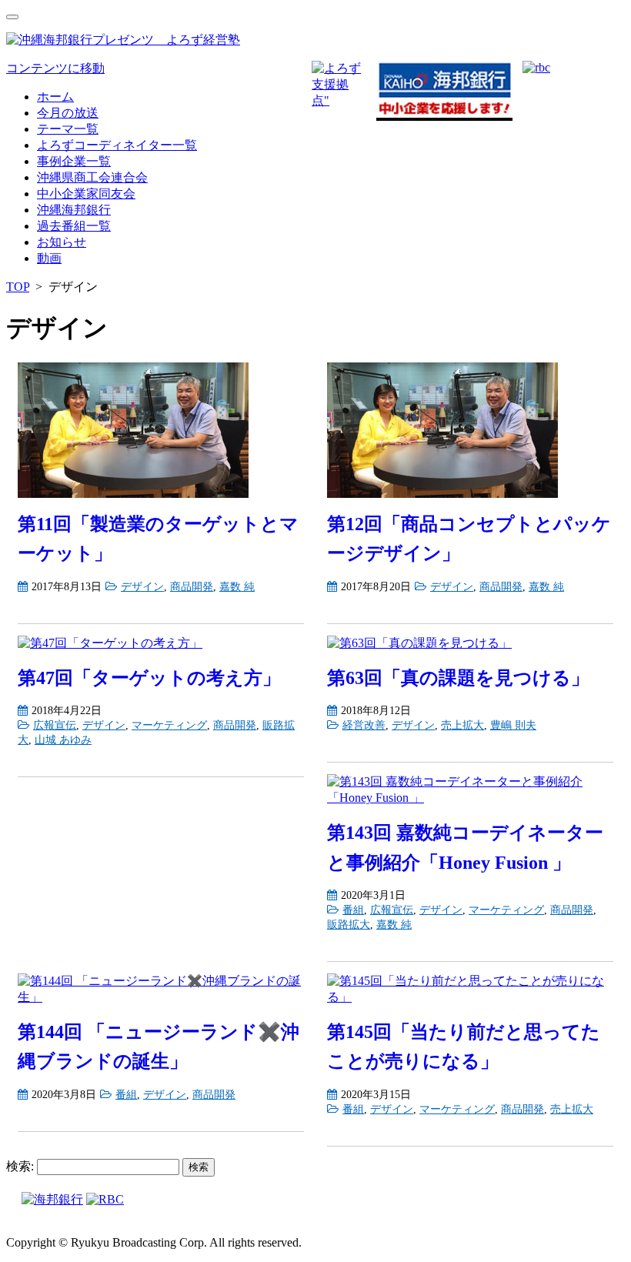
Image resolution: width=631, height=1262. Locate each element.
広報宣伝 (54, 725)
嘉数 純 (237, 586)
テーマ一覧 (67, 128)
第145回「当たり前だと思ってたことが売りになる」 (463, 1046)
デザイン (142, 586)
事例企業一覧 (74, 161)
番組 (353, 909)
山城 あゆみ (63, 739)
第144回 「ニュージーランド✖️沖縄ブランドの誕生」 (158, 1046)
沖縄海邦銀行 (74, 209)
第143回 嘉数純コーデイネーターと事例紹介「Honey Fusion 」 (465, 847)
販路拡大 (348, 924)
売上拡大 (462, 725)
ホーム (55, 96)
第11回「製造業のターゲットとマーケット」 (158, 538)
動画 (49, 258)
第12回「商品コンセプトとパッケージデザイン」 (469, 538)
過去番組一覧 (74, 225)
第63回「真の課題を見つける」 (458, 678)
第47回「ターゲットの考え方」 (149, 678)
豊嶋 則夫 (513, 725)
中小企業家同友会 (86, 193)
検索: (20, 1166)
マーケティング (169, 725)
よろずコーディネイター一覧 (117, 145)
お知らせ (61, 242)
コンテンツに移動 (55, 68)
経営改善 (364, 725)
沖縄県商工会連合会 (92, 177)
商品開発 (191, 586)
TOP (17, 286)
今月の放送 (67, 112)
